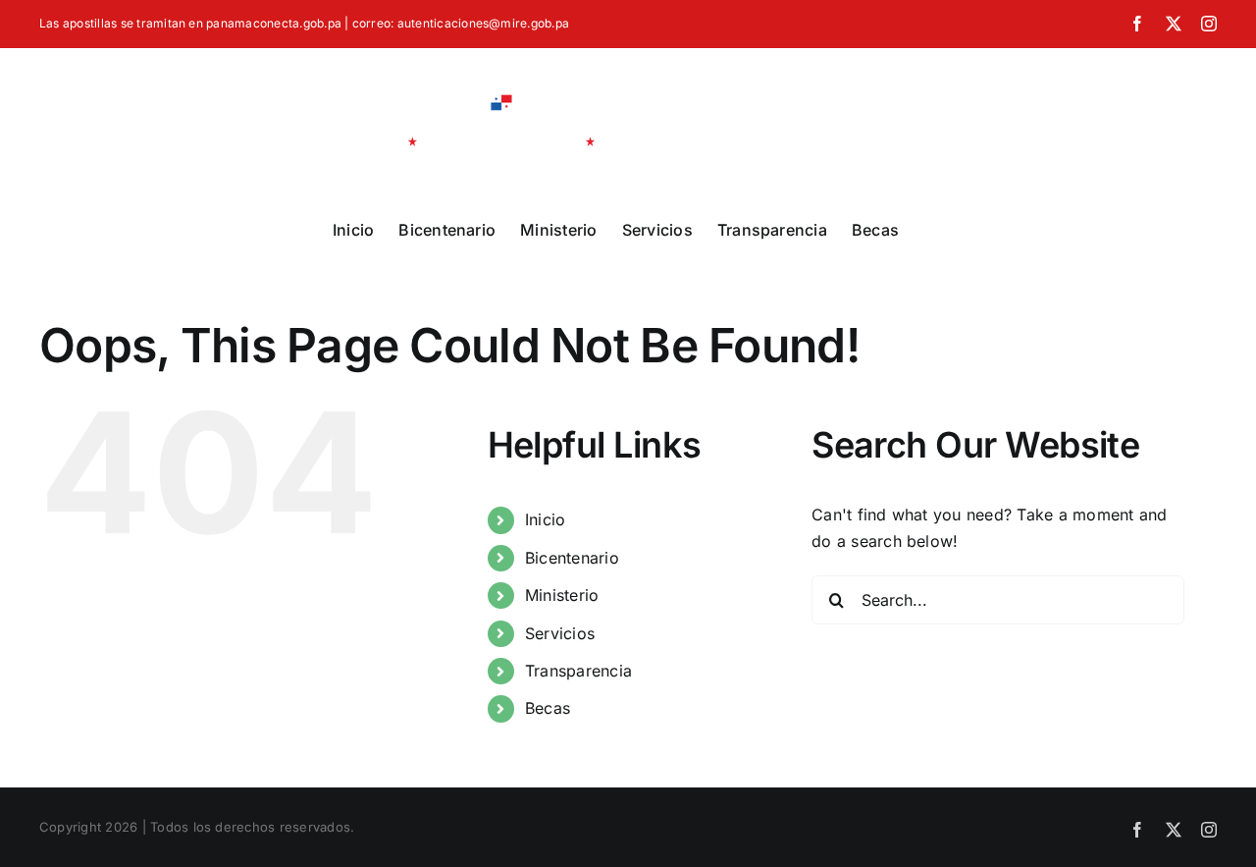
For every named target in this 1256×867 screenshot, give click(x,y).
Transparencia (578, 670)
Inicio (545, 519)
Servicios (560, 633)
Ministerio (562, 595)
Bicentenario (572, 558)
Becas (547, 708)
